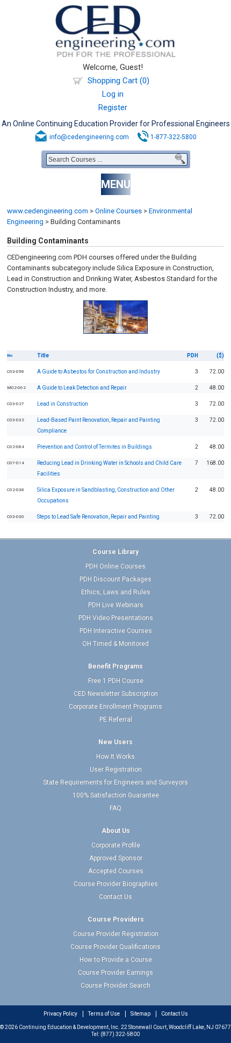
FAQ (115, 808)
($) (220, 355)
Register (112, 107)
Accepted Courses (115, 871)
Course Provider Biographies (116, 884)
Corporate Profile (115, 845)
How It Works (115, 756)
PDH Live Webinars (115, 605)
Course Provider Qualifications (115, 947)
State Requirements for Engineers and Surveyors (115, 782)
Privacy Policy (60, 1014)
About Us (116, 831)
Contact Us (115, 897)
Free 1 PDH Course (115, 681)
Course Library (115, 552)
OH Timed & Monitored (115, 644)
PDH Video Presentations (115, 618)
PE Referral (115, 719)
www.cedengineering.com (47, 211)
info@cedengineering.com (89, 137)
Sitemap (140, 1014)
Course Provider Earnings (115, 972)
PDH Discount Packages (115, 579)
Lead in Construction (62, 404)
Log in (113, 94)
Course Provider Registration (115, 934)
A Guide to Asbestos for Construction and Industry (98, 372)
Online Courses (118, 211)
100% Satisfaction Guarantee (116, 795)
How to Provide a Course (116, 959)
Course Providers (116, 919)
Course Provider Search (115, 985)
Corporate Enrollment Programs (115, 706)
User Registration (116, 769)
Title (43, 355)
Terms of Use (104, 1014)
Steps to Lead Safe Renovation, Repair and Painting (98, 517)
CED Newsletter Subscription (116, 693)
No (10, 355)
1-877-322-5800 (173, 137)
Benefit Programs (115, 666)
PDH (192, 355)
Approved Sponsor (115, 858)
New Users (115, 742)
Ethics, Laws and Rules (115, 592)
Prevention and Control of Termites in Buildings (94, 447)
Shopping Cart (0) (118, 80)
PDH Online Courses (115, 566)
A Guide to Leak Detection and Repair (82, 388)
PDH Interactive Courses (116, 631)
